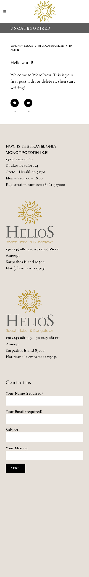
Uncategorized (53, 46)
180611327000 (54, 184)
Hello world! (21, 62)
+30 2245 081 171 (47, 248)
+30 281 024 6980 (19, 158)
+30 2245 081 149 (19, 248)
